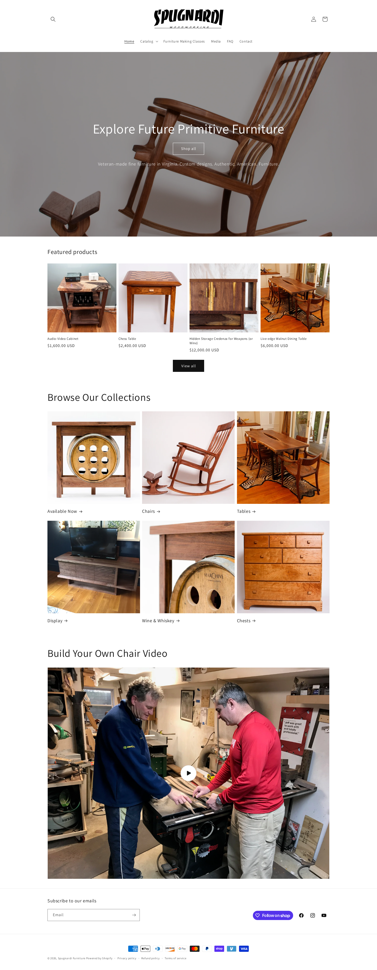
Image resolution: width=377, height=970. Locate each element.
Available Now (62, 511)
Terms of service (175, 958)
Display (54, 621)
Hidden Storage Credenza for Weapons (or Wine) (221, 341)
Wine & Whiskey (158, 621)
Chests (244, 621)
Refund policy (150, 958)
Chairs (148, 511)
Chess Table (127, 339)
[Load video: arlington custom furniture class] (188, 773)
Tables (244, 511)
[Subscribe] (134, 915)
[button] (53, 19)
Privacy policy (126, 958)
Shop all (188, 148)
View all (188, 365)
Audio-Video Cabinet (62, 339)
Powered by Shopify (99, 958)
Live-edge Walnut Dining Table (283, 339)
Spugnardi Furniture (72, 958)
